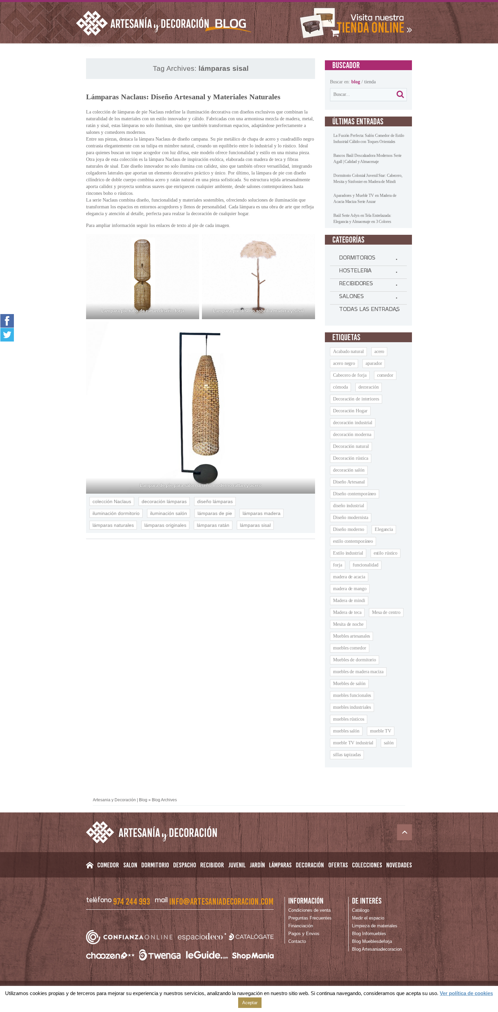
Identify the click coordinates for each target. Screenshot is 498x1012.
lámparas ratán (213, 525)
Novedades (399, 865)
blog (355, 81)
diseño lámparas (215, 501)
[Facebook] (7, 321)
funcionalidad (365, 564)
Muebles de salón (349, 683)
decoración (368, 387)
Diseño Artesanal (349, 481)
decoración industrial (352, 422)
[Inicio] (89, 867)
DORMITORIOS (357, 259)
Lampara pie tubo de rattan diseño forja (142, 310)
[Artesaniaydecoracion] (354, 23)
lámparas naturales (113, 525)
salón (389, 742)
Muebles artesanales (351, 636)
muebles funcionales (352, 695)
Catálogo (360, 910)
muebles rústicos (348, 719)
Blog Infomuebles (369, 933)
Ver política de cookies (466, 993)
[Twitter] (7, 335)
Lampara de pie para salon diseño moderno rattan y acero (201, 485)
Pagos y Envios (303, 933)
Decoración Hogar (350, 410)
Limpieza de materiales (374, 926)
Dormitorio (155, 865)
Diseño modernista (350, 517)
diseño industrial (348, 505)
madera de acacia (349, 576)
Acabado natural (348, 351)
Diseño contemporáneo (354, 493)
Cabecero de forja (349, 375)
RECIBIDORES (356, 285)
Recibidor (212, 865)
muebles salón (346, 731)
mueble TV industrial (353, 742)
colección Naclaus (111, 501)
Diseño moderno (348, 529)
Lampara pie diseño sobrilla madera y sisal (258, 310)
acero (379, 351)
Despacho (184, 865)
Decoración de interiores (356, 398)
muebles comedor (349, 647)
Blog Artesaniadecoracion (377, 949)
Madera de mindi (349, 600)
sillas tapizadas (346, 754)
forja (337, 564)
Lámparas (280, 865)
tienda (370, 81)
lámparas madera (262, 513)
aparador (374, 363)
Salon (130, 865)
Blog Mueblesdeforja (372, 941)
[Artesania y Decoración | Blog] (249, 832)
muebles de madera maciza (358, 671)
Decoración (310, 865)
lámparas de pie (215, 513)
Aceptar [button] (249, 1002)
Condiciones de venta (309, 910)
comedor (385, 375)
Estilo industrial (348, 553)
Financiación (300, 926)
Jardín (257, 865)
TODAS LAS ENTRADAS (369, 310)
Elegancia (384, 529)
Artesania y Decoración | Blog (120, 800)
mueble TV (380, 731)
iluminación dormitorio (116, 513)
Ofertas (338, 865)
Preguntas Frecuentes (310, 918)
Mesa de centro (386, 612)
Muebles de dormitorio (354, 659)
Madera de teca (347, 612)
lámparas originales (165, 525)
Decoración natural (351, 446)
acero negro (344, 363)
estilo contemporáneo (353, 541)
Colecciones (367, 865)
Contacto (297, 941)
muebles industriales (352, 707)
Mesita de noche (348, 624)
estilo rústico (386, 553)
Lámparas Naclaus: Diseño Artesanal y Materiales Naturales (183, 96)
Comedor (108, 865)
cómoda (340, 387)
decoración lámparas (164, 501)
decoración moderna (352, 434)
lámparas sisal (255, 525)
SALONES (351, 297)
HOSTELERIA (355, 272)
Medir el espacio (368, 918)
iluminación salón (168, 513)
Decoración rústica (350, 458)
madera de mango (350, 588)
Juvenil (237, 865)
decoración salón (348, 470)
